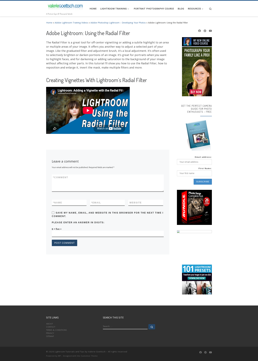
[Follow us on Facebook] (199, 31)
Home (49, 22)
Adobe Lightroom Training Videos (71, 22)
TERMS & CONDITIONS (56, 330)
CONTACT (50, 326)
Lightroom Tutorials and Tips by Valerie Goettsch (80, 351)
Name (57, 202)
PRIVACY (50, 333)
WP (59, 356)
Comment (60, 177)
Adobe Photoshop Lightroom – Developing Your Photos (118, 22)
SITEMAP (50, 336)
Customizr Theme (89, 356)
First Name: (205, 168)
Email (96, 202)
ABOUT (49, 323)
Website (135, 202)
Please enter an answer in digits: (78, 222)
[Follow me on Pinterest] (205, 31)
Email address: (203, 157)
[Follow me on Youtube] (210, 31)
